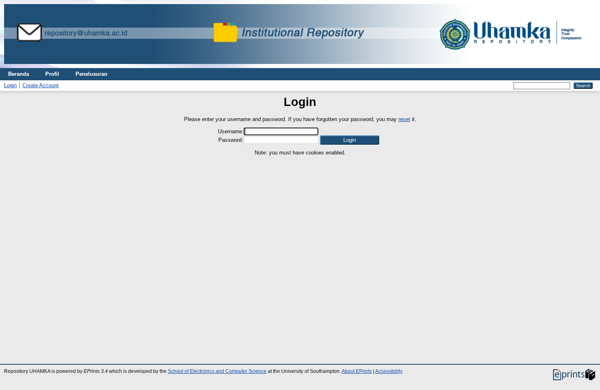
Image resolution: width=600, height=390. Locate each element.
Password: (230, 140)
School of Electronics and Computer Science (217, 371)
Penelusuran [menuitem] (91, 74)
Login (10, 85)
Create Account (40, 85)
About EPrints (357, 371)
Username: (231, 131)
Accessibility (388, 371)
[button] (349, 140)
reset (404, 119)
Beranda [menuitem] (18, 74)
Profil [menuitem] (52, 74)
